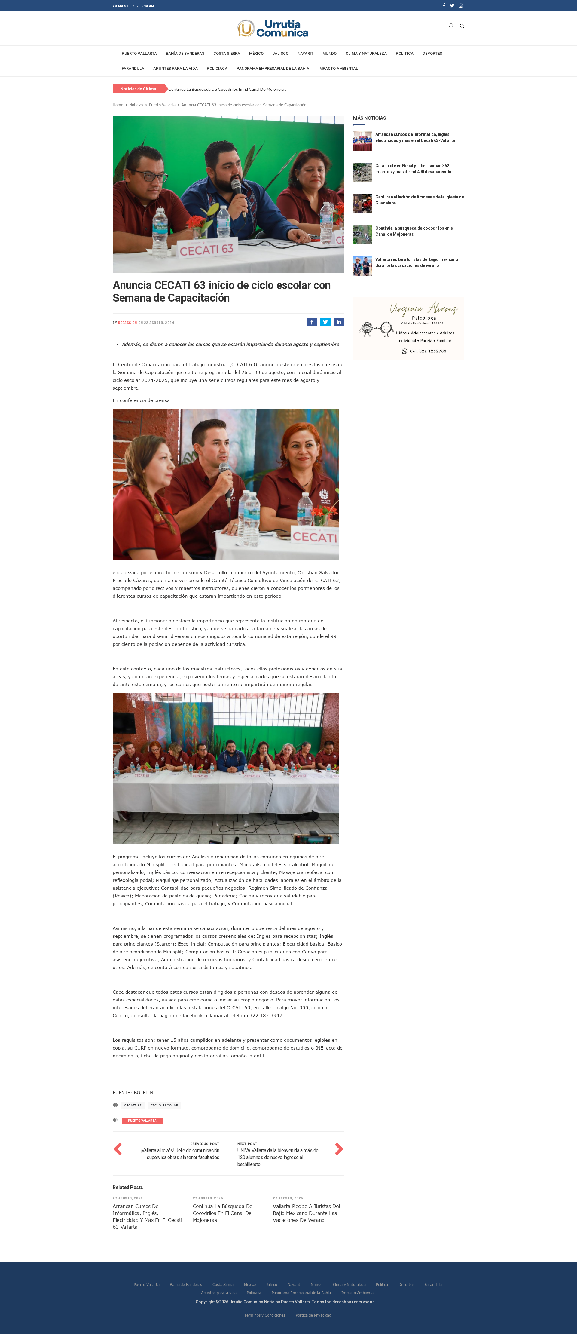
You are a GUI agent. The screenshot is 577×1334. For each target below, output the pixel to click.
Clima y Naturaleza (366, 53)
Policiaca (217, 68)
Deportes (432, 53)
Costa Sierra (226, 53)
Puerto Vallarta (139, 53)
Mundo (329, 53)
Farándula (133, 68)
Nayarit (305, 53)
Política (405, 53)
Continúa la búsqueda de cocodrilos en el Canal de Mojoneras (227, 89)
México (256, 53)
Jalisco (280, 53)
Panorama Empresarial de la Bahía (273, 68)
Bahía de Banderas (185, 53)
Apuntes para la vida (175, 68)
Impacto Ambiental (338, 68)
